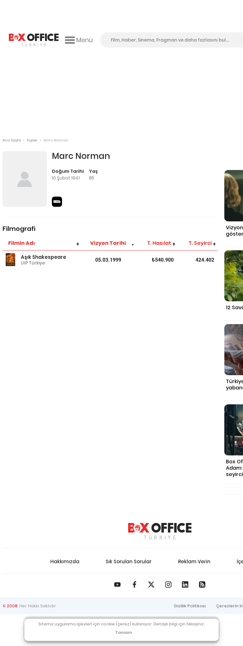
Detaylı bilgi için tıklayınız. (179, 624)
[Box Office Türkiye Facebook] (134, 584)
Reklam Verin (194, 561)
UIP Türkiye (33, 263)
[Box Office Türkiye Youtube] (117, 584)
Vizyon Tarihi (108, 243)
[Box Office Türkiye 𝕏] (151, 584)
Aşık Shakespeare (43, 257)
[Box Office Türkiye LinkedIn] (185, 584)
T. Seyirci (200, 243)
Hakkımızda (64, 561)
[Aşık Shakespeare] (10, 260)
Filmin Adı (21, 243)
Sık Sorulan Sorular (129, 561)
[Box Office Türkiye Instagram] (168, 584)
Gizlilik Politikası (190, 606)
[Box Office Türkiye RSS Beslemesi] (202, 584)
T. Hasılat (159, 243)
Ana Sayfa (12, 140)
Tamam (123, 632)
